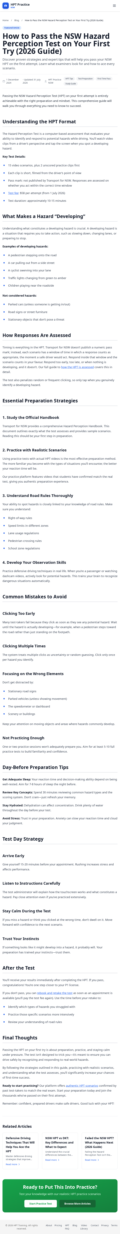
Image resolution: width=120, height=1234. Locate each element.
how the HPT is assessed (77, 367)
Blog (16, 20)
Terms (114, 1225)
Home (5, 20)
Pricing (58, 1225)
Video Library (84, 1227)
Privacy (105, 1225)
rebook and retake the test (54, 993)
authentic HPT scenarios (82, 1085)
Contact (95, 1225)
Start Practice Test (40, 1203)
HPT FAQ (67, 1227)
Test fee (13, 193)
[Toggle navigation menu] (114, 6)
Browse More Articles (77, 1203)
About (49, 1225)
